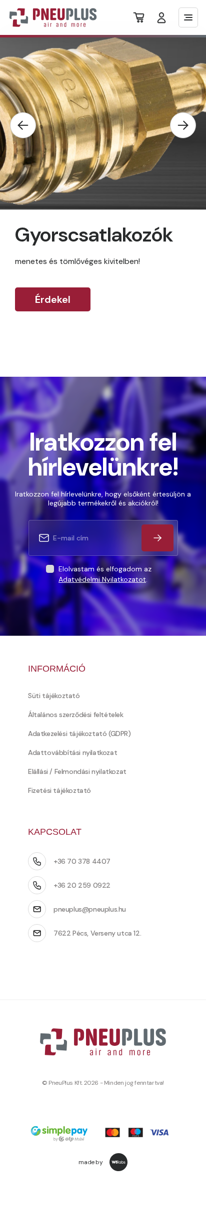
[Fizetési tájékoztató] (103, 1135)
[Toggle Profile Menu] (161, 17)
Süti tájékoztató (54, 695)
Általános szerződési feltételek (76, 714)
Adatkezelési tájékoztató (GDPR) (79, 733)
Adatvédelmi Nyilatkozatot (102, 579)
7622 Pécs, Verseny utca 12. (97, 933)
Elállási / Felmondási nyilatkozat (77, 771)
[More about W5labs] (119, 1162)
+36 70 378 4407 (82, 861)
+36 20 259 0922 (82, 885)
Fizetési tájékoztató (59, 790)
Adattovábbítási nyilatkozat (72, 752)
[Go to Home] (47, 17)
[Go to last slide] (23, 125)
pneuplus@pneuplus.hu (90, 909)
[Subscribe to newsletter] (158, 537)
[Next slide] (183, 125)
